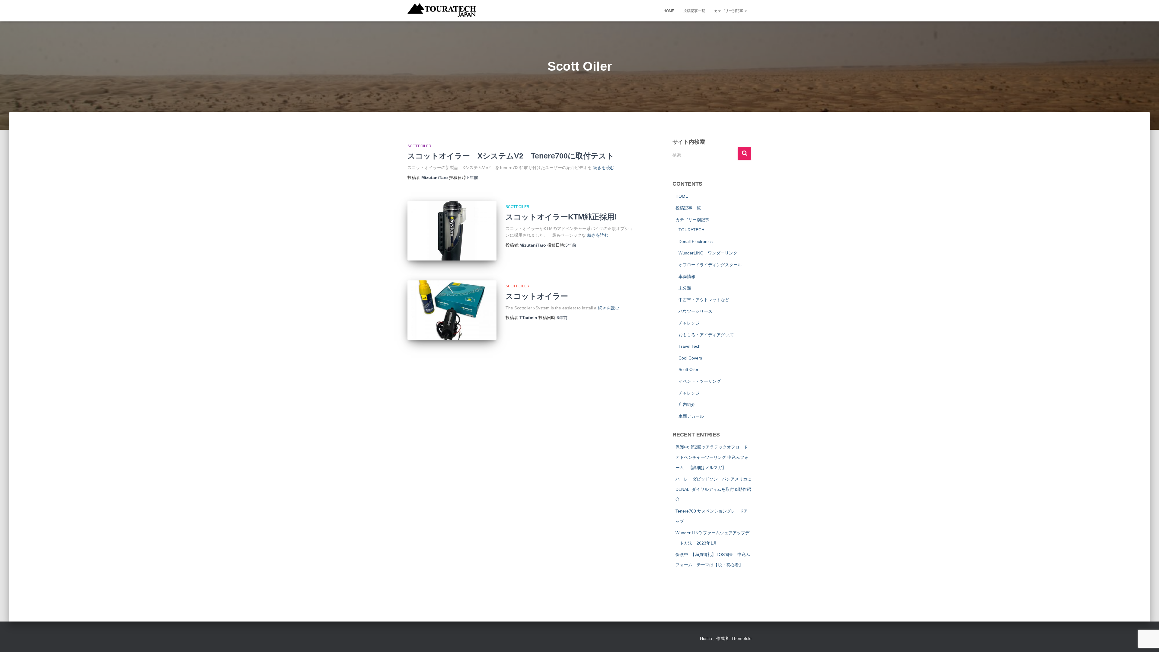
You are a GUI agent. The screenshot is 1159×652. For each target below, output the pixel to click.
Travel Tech (689, 346)
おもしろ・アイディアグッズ (705, 334)
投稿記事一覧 (694, 11)
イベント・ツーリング (699, 381)
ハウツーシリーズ (695, 311)
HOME (668, 11)
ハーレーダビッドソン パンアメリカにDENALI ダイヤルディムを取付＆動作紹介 (713, 489)
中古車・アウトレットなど (703, 299)
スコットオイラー (537, 296)
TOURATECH (691, 229)
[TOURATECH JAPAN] (442, 10)
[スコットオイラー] (451, 310)
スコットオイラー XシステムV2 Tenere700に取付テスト (510, 156)
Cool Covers (690, 358)
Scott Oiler (419, 146)
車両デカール (691, 416)
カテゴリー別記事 (729, 11)
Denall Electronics (695, 241)
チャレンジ (689, 323)
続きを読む (603, 167)
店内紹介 (686, 404)
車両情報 (686, 276)
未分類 (684, 288)
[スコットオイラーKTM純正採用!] (451, 230)
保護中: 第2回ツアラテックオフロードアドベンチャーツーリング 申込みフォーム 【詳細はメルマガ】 (712, 457)
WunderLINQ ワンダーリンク (707, 253)
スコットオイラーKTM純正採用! (561, 217)
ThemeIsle (741, 638)
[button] (745, 11)
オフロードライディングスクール (710, 264)
